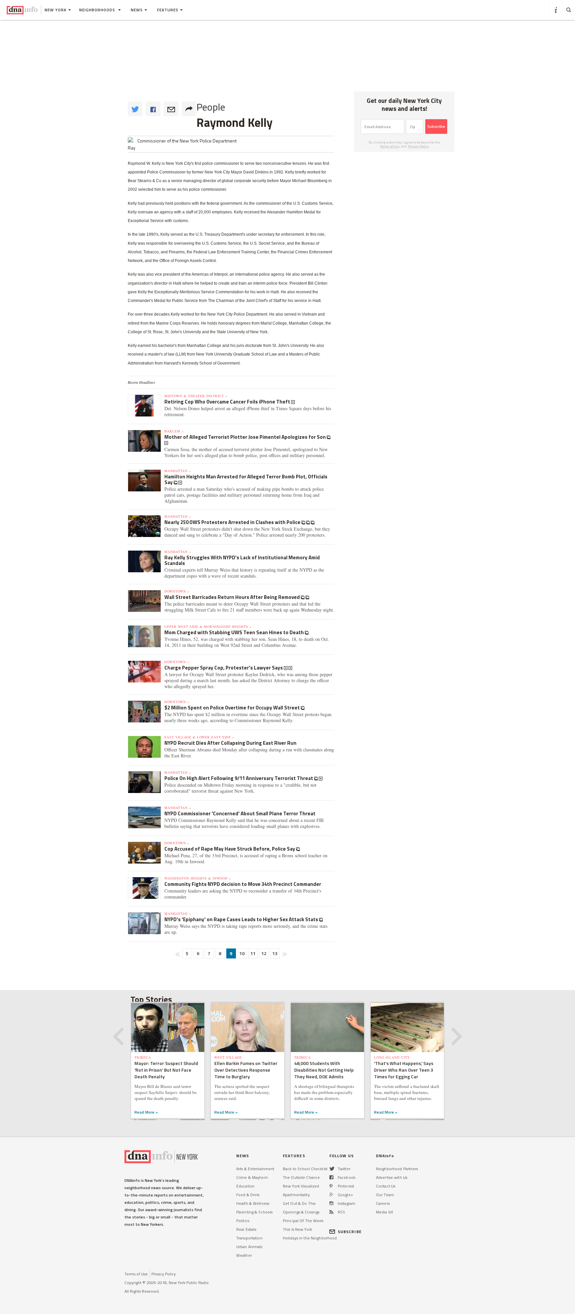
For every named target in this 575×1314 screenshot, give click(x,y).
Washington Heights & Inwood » (197, 878)
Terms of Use (389, 146)
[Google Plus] (331, 1194)
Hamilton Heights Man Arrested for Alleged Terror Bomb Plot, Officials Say (245, 479)
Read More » (146, 1112)
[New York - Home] (22, 10)
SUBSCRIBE (350, 1231)
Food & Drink (248, 1194)
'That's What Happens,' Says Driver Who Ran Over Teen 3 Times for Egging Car (403, 1070)
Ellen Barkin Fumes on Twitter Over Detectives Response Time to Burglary (246, 1070)
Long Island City (392, 1057)
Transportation (249, 1238)
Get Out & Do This (299, 1203)
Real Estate (246, 1229)
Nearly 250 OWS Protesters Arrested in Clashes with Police (232, 522)
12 (264, 953)
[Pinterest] (330, 1186)
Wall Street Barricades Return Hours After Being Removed (232, 597)
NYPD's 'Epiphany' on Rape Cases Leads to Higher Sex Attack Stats (241, 919)
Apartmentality (296, 1194)
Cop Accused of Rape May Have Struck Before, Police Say (230, 849)
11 (253, 953)
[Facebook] (331, 1177)
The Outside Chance (301, 1177)
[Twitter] (331, 1169)
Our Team (385, 1194)
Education (245, 1186)
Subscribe (436, 126)
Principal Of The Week (303, 1220)
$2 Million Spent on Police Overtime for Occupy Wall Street (232, 707)
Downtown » (176, 591)
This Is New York (297, 1229)
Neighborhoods (97, 10)
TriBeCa (142, 1057)
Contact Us (385, 1186)
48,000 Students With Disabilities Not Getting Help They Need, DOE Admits (324, 1070)
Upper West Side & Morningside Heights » (208, 626)
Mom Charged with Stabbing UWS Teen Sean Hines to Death (234, 632)
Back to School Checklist (305, 1169)
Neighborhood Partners (397, 1169)
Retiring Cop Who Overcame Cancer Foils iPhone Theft (227, 401)
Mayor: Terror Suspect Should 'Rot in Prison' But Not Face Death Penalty (166, 1070)
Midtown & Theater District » (195, 396)
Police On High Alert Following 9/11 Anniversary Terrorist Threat (239, 778)
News (137, 10)
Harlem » (174, 431)
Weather (244, 1255)
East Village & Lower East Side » (199, 737)
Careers (383, 1203)
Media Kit (384, 1212)
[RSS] (331, 1212)
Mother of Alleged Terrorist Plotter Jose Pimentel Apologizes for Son (245, 437)
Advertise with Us (391, 1177)
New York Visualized (301, 1186)
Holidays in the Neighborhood (310, 1238)
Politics (242, 1220)
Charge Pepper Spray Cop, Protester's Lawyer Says (224, 667)
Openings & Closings (301, 1212)
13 (275, 953)
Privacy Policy (418, 146)
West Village (228, 1057)
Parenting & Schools (254, 1212)
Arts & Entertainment (255, 1169)
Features (167, 10)
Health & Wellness (252, 1203)
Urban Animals (249, 1246)
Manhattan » (177, 470)
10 (242, 953)
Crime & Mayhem (252, 1177)
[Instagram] (331, 1203)
